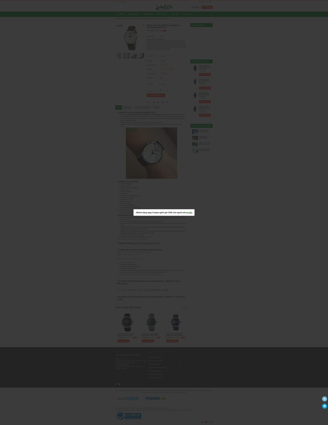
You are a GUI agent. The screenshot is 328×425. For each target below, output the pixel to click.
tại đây (189, 212)
